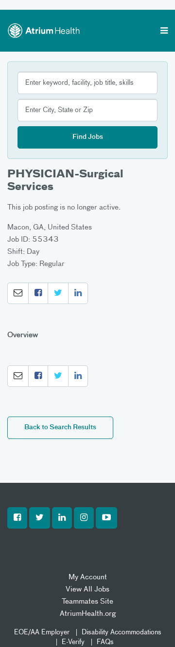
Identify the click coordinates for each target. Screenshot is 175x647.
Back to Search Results (60, 427)
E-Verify (73, 642)
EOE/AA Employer (42, 632)
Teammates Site (87, 601)
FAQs (105, 642)
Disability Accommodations (121, 632)
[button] (18, 293)
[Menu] (164, 32)
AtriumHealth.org (88, 613)
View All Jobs (87, 589)
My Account (88, 577)
